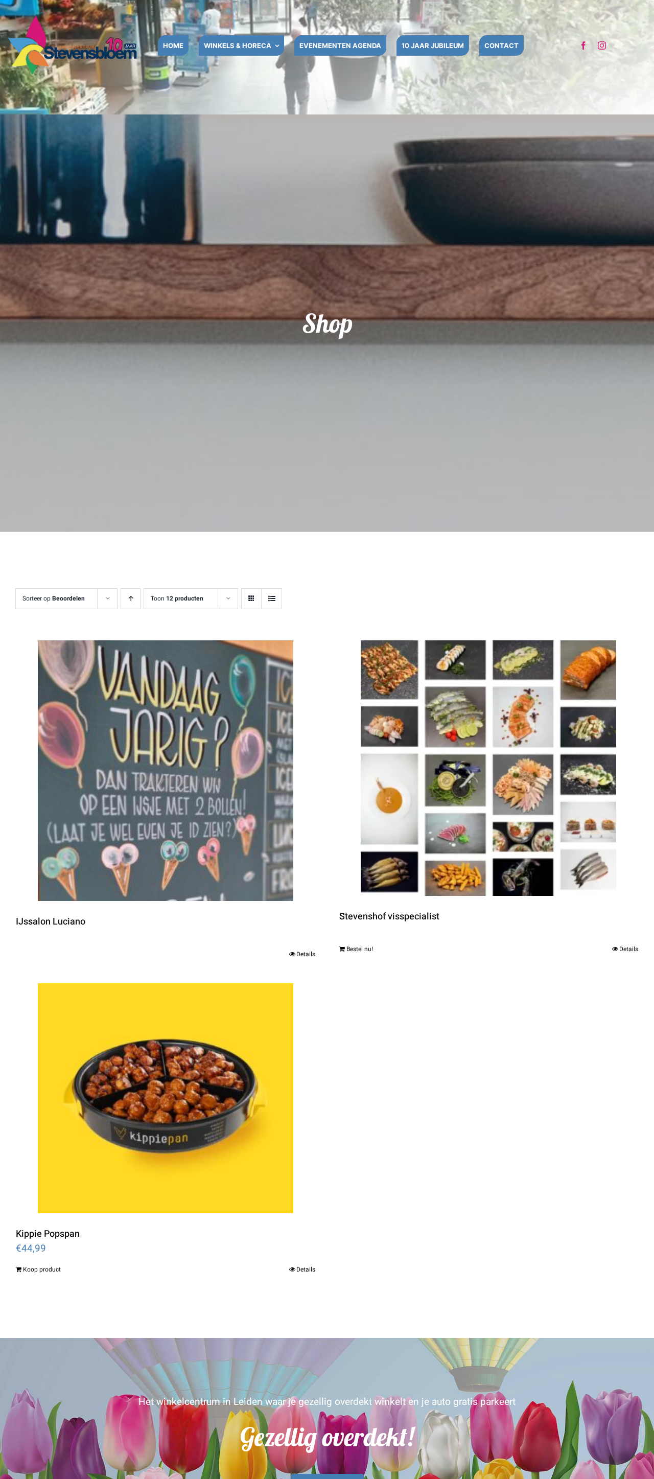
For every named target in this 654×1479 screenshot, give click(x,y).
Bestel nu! (359, 949)
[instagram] (602, 45)
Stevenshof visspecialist (389, 916)
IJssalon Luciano (50, 922)
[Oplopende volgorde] (131, 598)
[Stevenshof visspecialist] (489, 768)
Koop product (42, 1269)
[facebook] (583, 45)
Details (305, 954)
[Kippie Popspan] (165, 1098)
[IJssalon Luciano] (165, 770)
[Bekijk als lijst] (272, 599)
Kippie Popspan (48, 1234)
